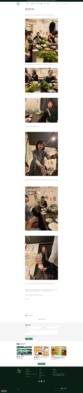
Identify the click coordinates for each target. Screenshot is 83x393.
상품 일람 (40, 372)
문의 (40, 376)
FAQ (40, 378)
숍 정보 (54, 372)
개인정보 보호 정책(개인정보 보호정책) (58, 373)
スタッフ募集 (55, 371)
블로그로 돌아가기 (42, 319)
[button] (28, 4)
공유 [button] (26, 313)
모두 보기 (41, 363)
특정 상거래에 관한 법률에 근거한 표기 (58, 375)
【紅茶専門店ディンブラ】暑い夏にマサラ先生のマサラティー (41, 357)
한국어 (58, 3)
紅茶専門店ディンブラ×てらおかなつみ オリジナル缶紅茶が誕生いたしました (58, 357)
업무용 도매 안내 (42, 375)
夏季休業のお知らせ (20, 356)
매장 (40, 373)
